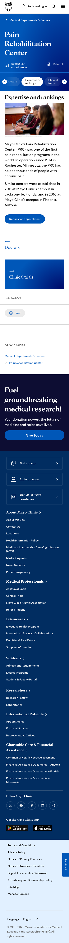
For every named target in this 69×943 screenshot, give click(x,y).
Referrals (58, 64)
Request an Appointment (19, 65)
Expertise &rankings (32, 81)
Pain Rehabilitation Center (28, 43)
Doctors (12, 81)
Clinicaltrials (53, 81)
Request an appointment (24, 219)
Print (18, 313)
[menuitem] (11, 82)
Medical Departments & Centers (30, 20)
